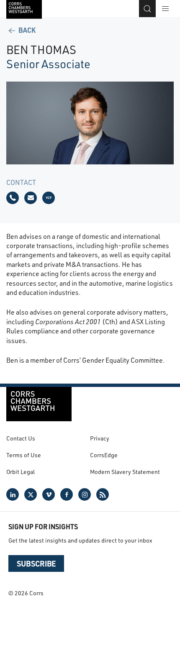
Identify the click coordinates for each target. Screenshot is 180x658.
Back (26, 30)
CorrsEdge (104, 455)
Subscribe (36, 563)
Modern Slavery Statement (125, 472)
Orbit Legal (20, 472)
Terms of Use (23, 455)
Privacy (99, 438)
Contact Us (20, 438)
